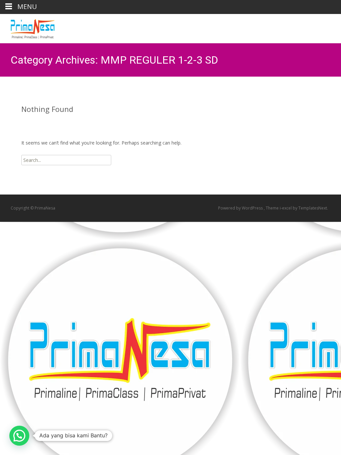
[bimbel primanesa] (27, 27)
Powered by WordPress (241, 208)
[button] (19, 436)
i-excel (286, 208)
